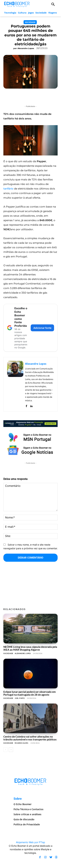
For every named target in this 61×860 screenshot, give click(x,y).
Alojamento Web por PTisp (30, 842)
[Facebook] (26, 405)
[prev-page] (5, 749)
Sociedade (30, 22)
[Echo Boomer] (16, 4)
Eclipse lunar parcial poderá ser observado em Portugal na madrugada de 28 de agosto (29, 693)
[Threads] (56, 857)
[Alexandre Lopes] (15, 384)
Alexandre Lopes (25, 48)
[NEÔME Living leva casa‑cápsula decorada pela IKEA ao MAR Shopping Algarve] (30, 628)
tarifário (8, 188)
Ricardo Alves (21, 743)
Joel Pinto (20, 698)
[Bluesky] (50, 857)
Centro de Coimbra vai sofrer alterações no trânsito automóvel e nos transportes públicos (30, 738)
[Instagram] (45, 857)
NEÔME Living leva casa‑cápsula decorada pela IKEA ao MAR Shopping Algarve (30, 648)
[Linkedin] (31, 405)
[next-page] (11, 749)
